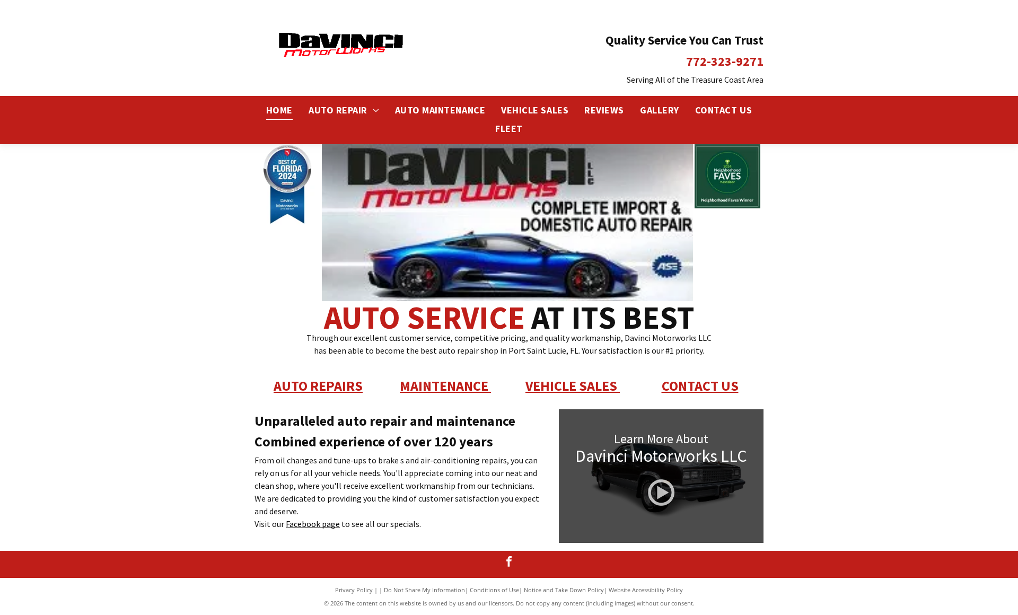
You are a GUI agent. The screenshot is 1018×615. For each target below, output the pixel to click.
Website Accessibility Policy (646, 590)
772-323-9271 (724, 61)
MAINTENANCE (444, 385)
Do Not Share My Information (424, 590)
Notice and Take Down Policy (564, 590)
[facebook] (509, 563)
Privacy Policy (354, 590)
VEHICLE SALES (571, 385)
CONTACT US (700, 385)
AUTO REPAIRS (318, 385)
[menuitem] (279, 110)
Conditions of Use (494, 590)
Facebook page (313, 524)
